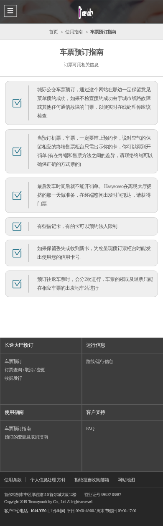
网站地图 (126, 479)
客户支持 (95, 412)
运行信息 (95, 345)
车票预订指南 (18, 428)
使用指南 (14, 412)
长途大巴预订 (19, 345)
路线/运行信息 (99, 361)
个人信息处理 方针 (48, 479)
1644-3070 (38, 510)
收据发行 (13, 378)
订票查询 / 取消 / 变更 (25, 369)
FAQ (90, 428)
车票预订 (13, 361)
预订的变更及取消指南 (26, 436)
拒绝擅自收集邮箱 (91, 479)
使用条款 (12, 479)
